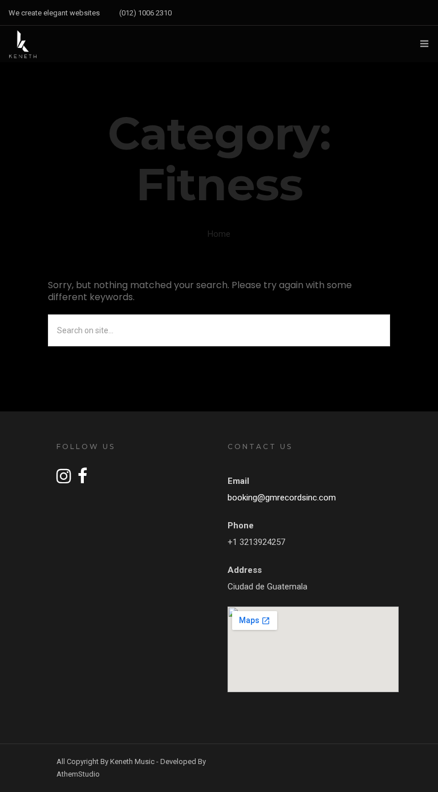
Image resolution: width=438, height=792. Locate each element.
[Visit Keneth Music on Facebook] (82, 479)
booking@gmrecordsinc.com (282, 497)
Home (219, 234)
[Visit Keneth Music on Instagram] (63, 479)
